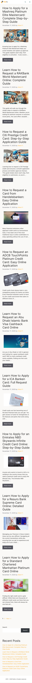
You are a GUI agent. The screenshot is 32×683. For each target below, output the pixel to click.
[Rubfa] (4, 2)
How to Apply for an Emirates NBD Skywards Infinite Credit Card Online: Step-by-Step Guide (16, 440)
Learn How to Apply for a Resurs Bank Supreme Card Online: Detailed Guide (15, 502)
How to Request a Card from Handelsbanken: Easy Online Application (14, 196)
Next (8, 618)
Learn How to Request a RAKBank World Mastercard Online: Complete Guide (15, 76)
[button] (25, 2)
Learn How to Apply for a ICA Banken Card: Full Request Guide (15, 380)
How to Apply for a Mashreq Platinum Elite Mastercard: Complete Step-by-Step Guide (15, 14)
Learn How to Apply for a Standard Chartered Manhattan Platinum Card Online (15, 564)
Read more (7, 60)
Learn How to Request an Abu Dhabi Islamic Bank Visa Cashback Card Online (15, 320)
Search (4, 627)
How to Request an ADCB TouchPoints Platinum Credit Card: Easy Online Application (15, 258)
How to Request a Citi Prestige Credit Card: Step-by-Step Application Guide (15, 137)
